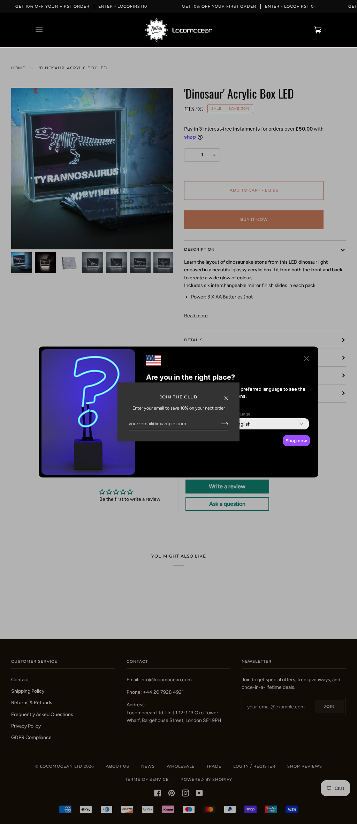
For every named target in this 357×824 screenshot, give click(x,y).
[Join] (219, 423)
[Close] (229, 394)
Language (240, 414)
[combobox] (243, 423)
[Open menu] (46, 30)
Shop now (296, 440)
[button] (306, 359)
